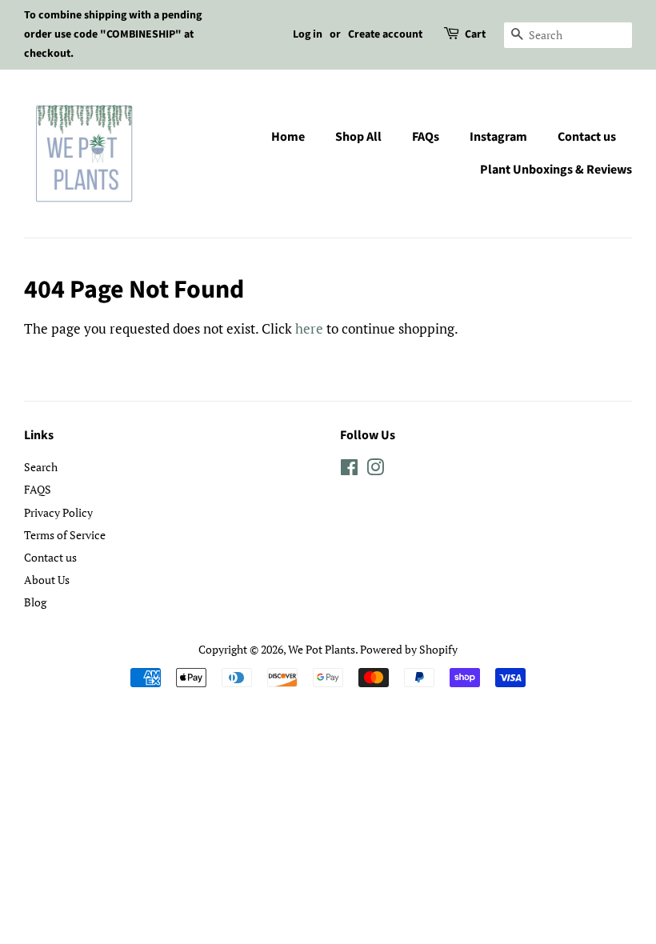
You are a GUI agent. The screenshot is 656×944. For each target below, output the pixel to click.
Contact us (587, 137)
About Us (47, 579)
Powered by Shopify (409, 649)
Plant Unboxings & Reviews (556, 169)
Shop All (358, 137)
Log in (307, 34)
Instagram (498, 137)
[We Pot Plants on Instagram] (375, 470)
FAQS (37, 489)
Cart (475, 34)
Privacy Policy (58, 512)
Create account (385, 34)
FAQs (425, 137)
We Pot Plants (321, 649)
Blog (35, 602)
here (309, 328)
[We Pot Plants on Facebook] (349, 470)
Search (41, 466)
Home (288, 137)
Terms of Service (65, 534)
